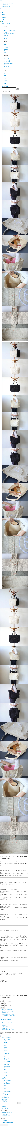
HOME (1, 0)
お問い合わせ (5, 1026)
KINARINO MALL (6, 6)
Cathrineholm (7, 1053)
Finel (5, 50)
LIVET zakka (5, 4)
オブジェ (6, 37)
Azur (5, 81)
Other (5, 52)
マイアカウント (5, 1097)
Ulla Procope (7, 61)
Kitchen (5, 1042)
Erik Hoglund (7, 66)
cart (3, 16)
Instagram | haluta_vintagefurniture (8, 1022)
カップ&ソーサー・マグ (9, 30)
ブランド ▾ (4, 85)
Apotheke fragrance (8, 1086)
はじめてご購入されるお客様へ (9, 1015)
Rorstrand (6, 47)
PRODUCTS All (7, 1080)
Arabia (5, 44)
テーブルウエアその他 (9, 33)
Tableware (6, 1040)
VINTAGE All (7, 1039)
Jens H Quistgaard (8, 63)
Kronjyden (6, 49)
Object (5, 1044)
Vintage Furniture (8, 1082)
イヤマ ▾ (4, 83)
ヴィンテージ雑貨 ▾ (6, 23)
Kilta (5, 73)
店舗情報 (4, 1106)
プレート (6, 29)
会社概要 (4, 1025)
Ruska (5, 77)
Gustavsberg (7, 46)
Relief (5, 78)
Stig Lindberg (7, 60)
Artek (5, 1085)
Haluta (5, 1089)
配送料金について (6, 1012)
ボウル (5, 32)
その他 (5, 38)
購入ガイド (4, 1099)
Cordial (5, 80)
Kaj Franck (6, 58)
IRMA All (6, 1094)
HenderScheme (7, 1091)
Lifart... (5, 1088)
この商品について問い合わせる (9, 1011)
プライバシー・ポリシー (7, 1028)
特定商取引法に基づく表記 (8, 1014)
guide (3, 19)
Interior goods (7, 1083)
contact (3, 14)
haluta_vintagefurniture (7, 1122)
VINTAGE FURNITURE (7, 3)
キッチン (6, 35)
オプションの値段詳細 (7, 1009)
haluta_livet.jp (5, 1120)
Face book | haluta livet (5, 1019)
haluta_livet (20, 1022)
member (4, 17)
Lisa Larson (6, 64)
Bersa (5, 75)
